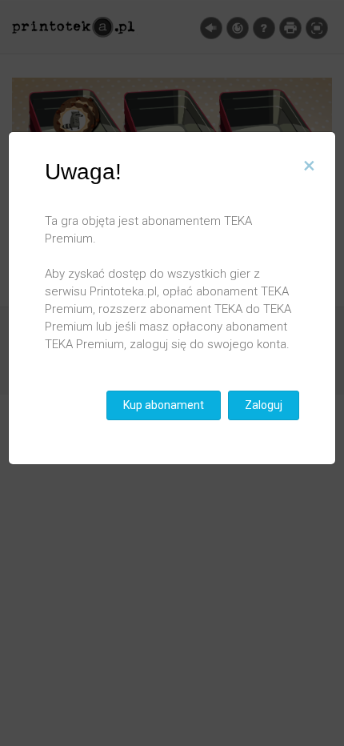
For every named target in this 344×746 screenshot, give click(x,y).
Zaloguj (263, 405)
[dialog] (172, 373)
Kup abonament (163, 405)
